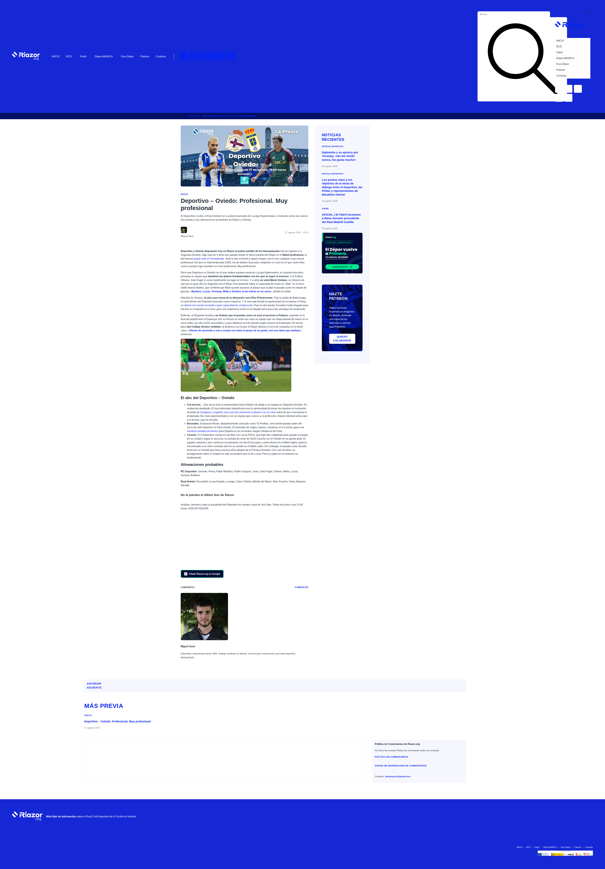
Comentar (301, 587)
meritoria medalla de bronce (202, 431)
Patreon (144, 56)
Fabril (83, 56)
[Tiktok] (221, 56)
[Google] (589, 816)
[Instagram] (203, 56)
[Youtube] (184, 56)
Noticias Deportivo (332, 146)
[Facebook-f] (231, 56)
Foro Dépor (127, 56)
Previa (184, 194)
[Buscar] (523, 59)
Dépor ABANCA (104, 56)
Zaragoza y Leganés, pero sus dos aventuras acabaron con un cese (238, 412)
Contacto (161, 56)
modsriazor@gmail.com (397, 776)
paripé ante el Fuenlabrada (209, 258)
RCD (69, 56)
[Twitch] (193, 56)
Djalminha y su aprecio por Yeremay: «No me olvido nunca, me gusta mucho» (340, 156)
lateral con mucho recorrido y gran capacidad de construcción (218, 305)
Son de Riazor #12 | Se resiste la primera (229, 115)
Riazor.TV (194, 116)
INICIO (55, 56)
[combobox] (494, 14)
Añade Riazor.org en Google (204, 573)
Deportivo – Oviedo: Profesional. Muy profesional (117, 721)
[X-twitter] (212, 56)
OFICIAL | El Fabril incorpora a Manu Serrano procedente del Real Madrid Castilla (341, 218)
